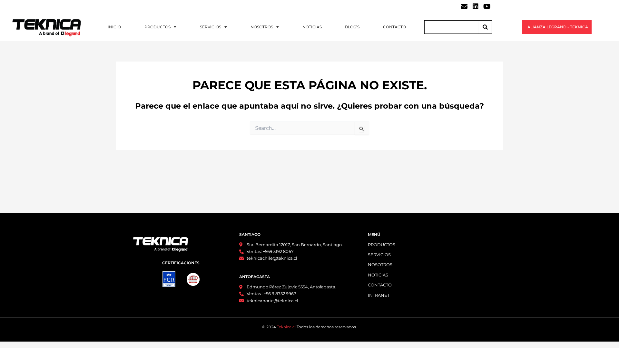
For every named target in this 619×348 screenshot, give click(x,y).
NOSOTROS (262, 26)
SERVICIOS (210, 26)
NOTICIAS (312, 26)
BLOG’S (352, 26)
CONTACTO (394, 26)
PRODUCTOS (157, 26)
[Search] (485, 27)
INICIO (114, 26)
